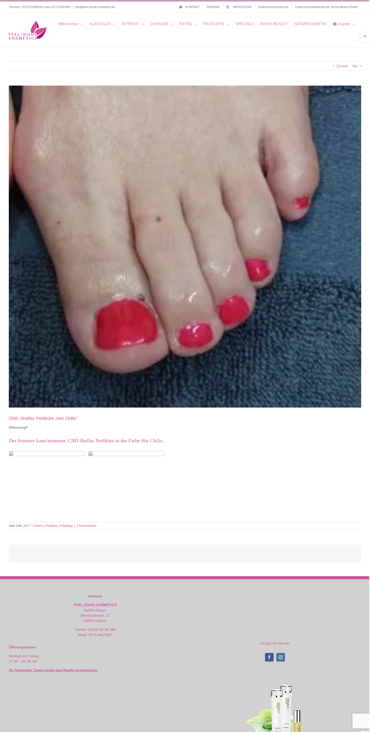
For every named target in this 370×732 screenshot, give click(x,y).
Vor (355, 66)
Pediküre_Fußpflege (59, 526)
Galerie (39, 526)
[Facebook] (269, 657)
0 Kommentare (87, 526)
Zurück (342, 66)
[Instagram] (280, 657)
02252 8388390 (32, 7)
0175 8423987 (61, 7)
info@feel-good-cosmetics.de (95, 7)
